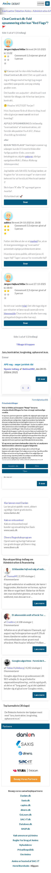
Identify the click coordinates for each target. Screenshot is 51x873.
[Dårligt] (5, 56)
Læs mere (39, 603)
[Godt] (8, 60)
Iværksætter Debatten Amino (16, 11)
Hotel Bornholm (21, 865)
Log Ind (41, 3)
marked (34, 241)
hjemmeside (10, 313)
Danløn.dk (25, 795)
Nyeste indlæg (11, 369)
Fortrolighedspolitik (40, 399)
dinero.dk (25, 810)
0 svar (42, 483)
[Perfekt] (5, 63)
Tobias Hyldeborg (15, 668)
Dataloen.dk (25, 824)
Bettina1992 (28, 369)
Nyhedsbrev (25, 845)
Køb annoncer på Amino (25, 835)
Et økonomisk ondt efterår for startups (29, 615)
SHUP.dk (25, 828)
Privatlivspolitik (26, 849)
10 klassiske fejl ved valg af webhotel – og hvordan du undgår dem (29, 569)
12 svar (41, 379)
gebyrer (29, 156)
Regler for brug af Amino (25, 840)
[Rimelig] (8, 56)
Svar (25, 202)
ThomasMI (11, 576)
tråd (24, 305)
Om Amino (25, 854)
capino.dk (25, 805)
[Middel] (5, 60)
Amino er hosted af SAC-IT (25, 861)
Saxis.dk (25, 800)
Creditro (10, 622)
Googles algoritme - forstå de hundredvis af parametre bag (29, 660)
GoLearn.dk (25, 814)
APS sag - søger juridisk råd (18, 364)
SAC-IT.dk (25, 819)
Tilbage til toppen (25, 344)
